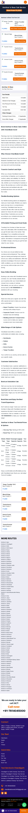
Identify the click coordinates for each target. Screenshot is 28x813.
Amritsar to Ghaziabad (6, 584)
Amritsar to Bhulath (5, 673)
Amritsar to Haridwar (6, 590)
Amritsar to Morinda (6, 626)
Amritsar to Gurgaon (6, 588)
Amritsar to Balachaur (6, 563)
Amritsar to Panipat (5, 621)
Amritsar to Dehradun (6, 580)
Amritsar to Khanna (5, 657)
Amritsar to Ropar (5, 550)
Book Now (23, 810)
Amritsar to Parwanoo (6, 634)
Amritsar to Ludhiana (6, 623)
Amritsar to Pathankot (6, 640)
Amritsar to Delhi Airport (7, 548)
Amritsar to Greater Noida (7, 586)
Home (3, 753)
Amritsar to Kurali (5, 571)
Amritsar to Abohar (5, 684)
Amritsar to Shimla (5, 551)
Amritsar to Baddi (5, 650)
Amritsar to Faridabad (6, 646)
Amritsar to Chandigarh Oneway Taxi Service (14, 778)
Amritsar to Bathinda (6, 578)
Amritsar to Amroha (5, 665)
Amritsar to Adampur (6, 663)
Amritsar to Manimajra (6, 661)
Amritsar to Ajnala (5, 690)
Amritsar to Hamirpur (6, 617)
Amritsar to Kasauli (5, 613)
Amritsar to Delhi (5, 546)
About (3, 756)
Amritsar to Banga (5, 652)
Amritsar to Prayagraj (6, 686)
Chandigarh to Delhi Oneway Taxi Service (13, 771)
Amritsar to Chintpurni (6, 575)
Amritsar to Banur (5, 577)
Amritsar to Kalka (5, 605)
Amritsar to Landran (6, 599)
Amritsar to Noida (5, 630)
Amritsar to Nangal (5, 628)
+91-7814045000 (14, 710)
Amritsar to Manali (5, 624)
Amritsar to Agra (5, 542)
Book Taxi (4, 762)
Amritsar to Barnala (5, 642)
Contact (3, 760)
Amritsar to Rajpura (5, 557)
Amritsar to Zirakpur (6, 559)
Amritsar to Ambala (5, 611)
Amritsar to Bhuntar (5, 669)
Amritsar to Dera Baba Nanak (8, 677)
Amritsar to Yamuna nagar (7, 644)
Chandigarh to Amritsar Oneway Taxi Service (14, 776)
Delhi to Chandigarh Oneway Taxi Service (13, 774)
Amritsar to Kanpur (5, 619)
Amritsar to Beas (5, 653)
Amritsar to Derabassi (6, 561)
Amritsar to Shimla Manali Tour (8, 638)
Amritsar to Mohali (5, 553)
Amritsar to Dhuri (5, 682)
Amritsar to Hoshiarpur (6, 688)
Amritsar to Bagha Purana (7, 671)
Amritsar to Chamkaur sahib (7, 565)
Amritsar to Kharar (5, 555)
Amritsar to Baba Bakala (7, 667)
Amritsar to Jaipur (5, 597)
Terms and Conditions (10, 804)
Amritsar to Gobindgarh (6, 655)
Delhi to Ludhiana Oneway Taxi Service (12, 780)
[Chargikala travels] (3, 2)
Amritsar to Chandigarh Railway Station (10, 659)
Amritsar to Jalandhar (6, 601)
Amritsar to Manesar (6, 615)
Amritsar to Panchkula (6, 567)
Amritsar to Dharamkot (6, 679)
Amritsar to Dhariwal (6, 680)
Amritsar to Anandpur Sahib (7, 573)
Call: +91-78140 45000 (11, 810)
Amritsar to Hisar (5, 596)
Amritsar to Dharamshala (7, 582)
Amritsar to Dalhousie (6, 636)
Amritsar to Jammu (5, 603)
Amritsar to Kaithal (5, 607)
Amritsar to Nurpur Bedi (6, 632)
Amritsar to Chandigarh (6, 544)
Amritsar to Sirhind (5, 648)
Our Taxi (3, 758)
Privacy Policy (3, 804)
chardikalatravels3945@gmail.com (15, 789)
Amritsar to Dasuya (5, 675)
